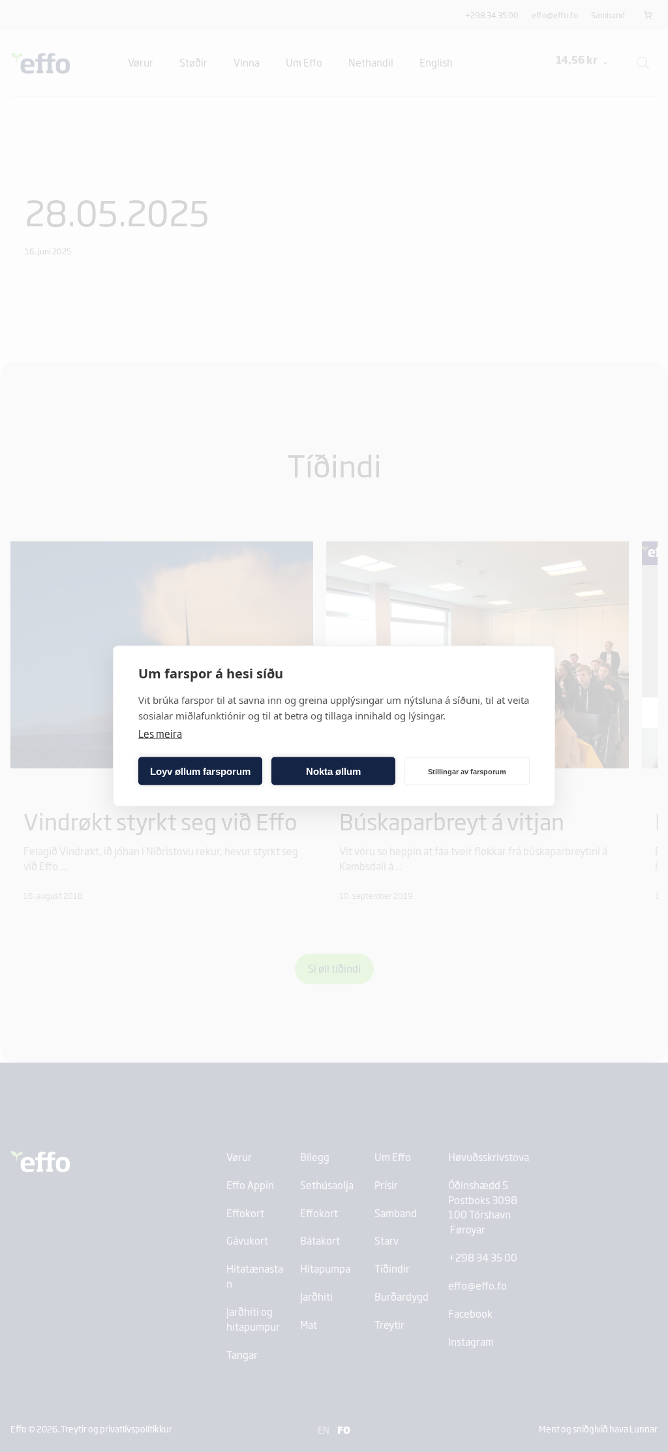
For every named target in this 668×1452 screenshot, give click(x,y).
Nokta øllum (333, 770)
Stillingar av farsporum (467, 771)
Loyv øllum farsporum (200, 770)
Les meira (160, 733)
